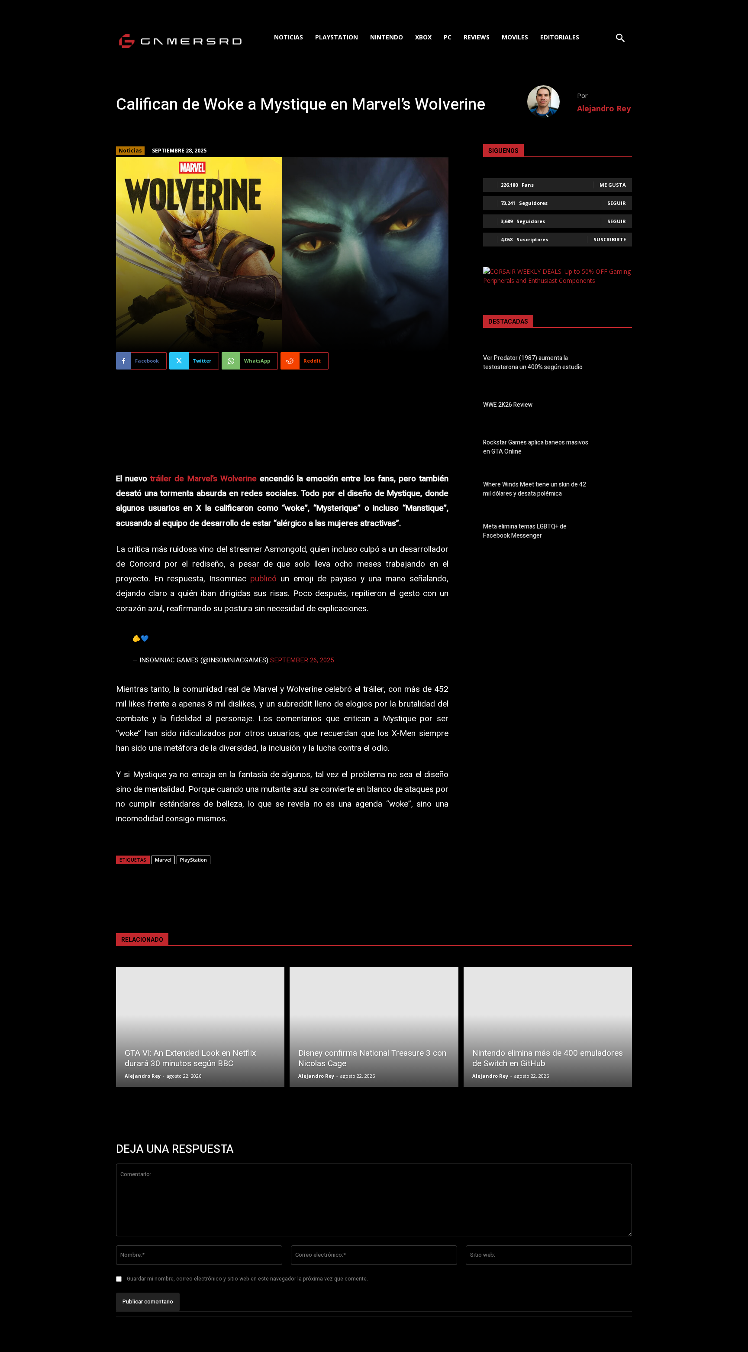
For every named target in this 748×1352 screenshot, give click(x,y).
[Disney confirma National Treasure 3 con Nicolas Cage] (374, 1027)
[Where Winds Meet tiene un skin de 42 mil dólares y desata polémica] (617, 490)
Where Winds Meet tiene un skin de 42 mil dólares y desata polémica (534, 489)
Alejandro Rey (604, 108)
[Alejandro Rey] (552, 101)
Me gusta (613, 185)
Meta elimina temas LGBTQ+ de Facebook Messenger (525, 531)
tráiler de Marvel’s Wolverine (203, 479)
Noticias (130, 150)
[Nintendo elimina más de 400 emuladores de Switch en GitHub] (548, 1027)
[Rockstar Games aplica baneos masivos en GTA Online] (617, 448)
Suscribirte (609, 239)
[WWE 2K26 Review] (617, 406)
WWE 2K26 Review (507, 404)
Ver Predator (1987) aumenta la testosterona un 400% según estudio (533, 362)
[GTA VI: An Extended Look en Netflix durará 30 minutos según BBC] (200, 1027)
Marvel (163, 859)
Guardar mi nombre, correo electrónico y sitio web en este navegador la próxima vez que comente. (247, 1279)
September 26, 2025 (302, 660)
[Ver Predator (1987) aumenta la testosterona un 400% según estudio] (617, 364)
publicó (263, 579)
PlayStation (193, 859)
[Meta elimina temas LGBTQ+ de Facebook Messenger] (617, 532)
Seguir (616, 203)
